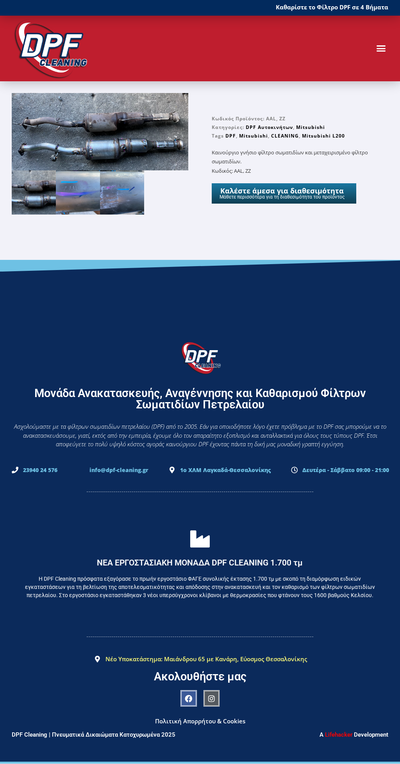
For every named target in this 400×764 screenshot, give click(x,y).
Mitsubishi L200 (323, 135)
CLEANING (285, 135)
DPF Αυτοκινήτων (269, 127)
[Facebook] (188, 698)
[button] (380, 48)
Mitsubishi (310, 127)
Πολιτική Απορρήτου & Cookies (200, 721)
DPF (230, 135)
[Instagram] (212, 698)
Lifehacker (338, 734)
